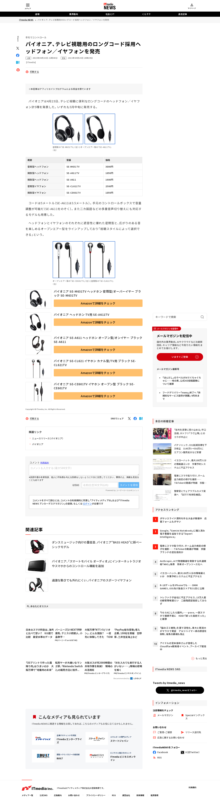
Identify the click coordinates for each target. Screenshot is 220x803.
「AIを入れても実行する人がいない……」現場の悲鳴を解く (128, 666)
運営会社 (126, 795)
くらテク (146, 14)
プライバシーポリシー (95, 795)
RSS (114, 795)
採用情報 (140, 795)
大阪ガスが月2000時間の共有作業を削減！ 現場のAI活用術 (99, 666)
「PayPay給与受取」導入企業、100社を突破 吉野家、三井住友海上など (128, 633)
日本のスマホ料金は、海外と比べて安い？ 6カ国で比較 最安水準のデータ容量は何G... (40, 633)
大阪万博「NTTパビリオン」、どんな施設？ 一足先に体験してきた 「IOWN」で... (99, 633)
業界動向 (73, 14)
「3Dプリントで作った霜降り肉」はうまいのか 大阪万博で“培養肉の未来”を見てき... (40, 666)
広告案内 (58, 795)
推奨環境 (154, 795)
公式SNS (44, 795)
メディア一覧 (27, 795)
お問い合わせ (74, 795)
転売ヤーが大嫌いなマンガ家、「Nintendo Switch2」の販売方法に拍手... (69, 666)
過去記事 (182, 14)
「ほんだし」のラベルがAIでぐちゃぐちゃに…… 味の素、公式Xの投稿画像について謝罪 (182, 380)
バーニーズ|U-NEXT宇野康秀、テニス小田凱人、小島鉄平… (68, 633)
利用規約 (192, 787)
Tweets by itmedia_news (169, 683)
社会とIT (110, 14)
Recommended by (122, 678)
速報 (37, 14)
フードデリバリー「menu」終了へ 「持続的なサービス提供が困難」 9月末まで (181, 395)
